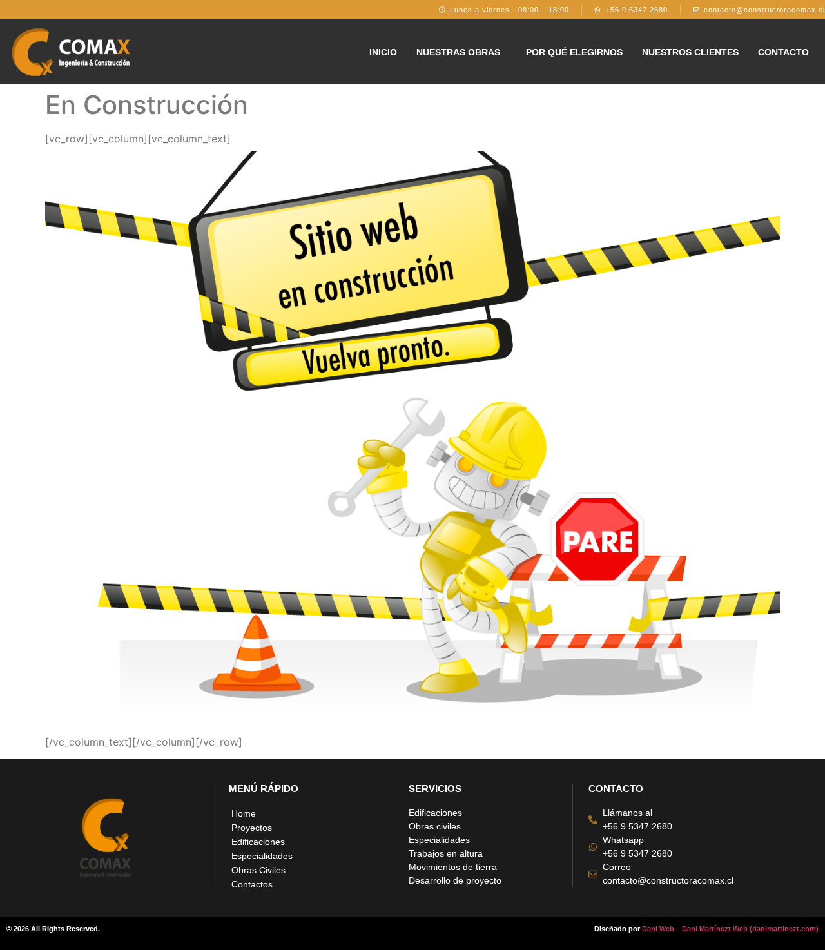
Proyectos (251, 827)
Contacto (783, 52)
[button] (461, 52)
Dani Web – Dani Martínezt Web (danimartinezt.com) (730, 929)
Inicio (383, 52)
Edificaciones (258, 842)
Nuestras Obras (458, 52)
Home (243, 813)
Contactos (252, 884)
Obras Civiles (258, 870)
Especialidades (262, 856)
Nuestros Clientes (690, 52)
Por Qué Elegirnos (574, 52)
